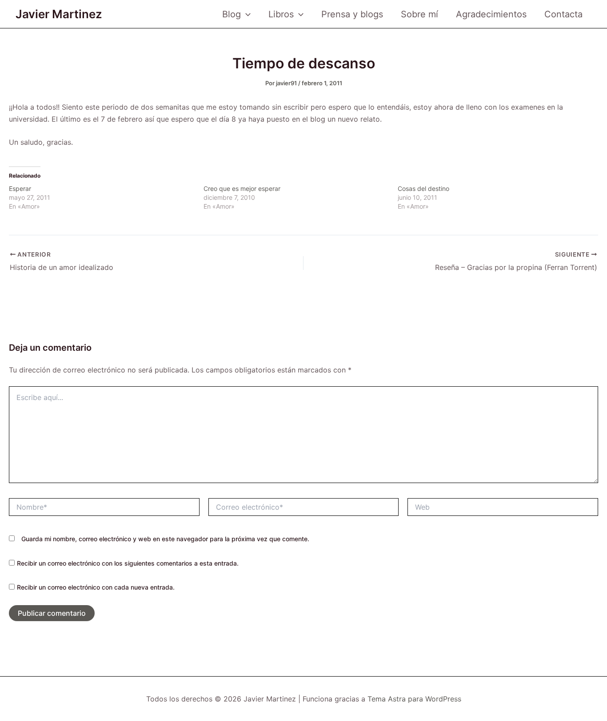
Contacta (563, 14)
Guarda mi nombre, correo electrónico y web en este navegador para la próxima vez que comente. (165, 539)
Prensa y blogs (352, 14)
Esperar (20, 188)
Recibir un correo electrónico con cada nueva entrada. (96, 587)
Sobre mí (419, 14)
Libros (281, 14)
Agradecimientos (491, 14)
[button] (246, 14)
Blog (231, 14)
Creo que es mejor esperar (242, 188)
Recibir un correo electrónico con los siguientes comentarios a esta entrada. (128, 563)
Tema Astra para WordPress (414, 698)
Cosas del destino (423, 188)
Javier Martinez (59, 14)
